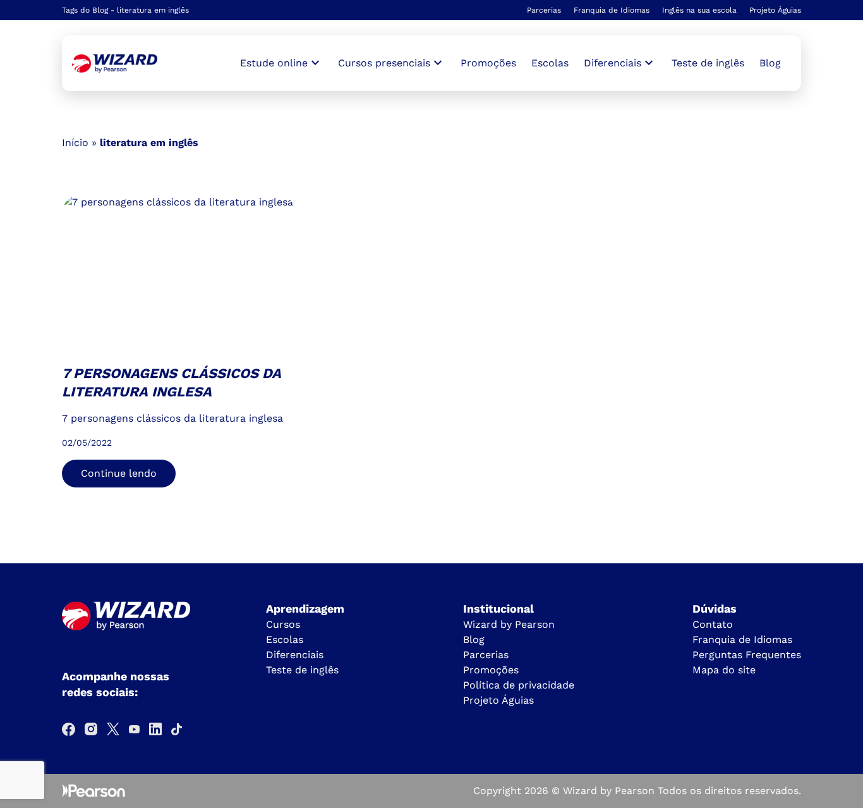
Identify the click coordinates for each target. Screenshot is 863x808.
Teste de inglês (708, 63)
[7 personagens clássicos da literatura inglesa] (114, 64)
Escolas (550, 63)
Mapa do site (724, 670)
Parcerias (544, 10)
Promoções (488, 63)
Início (75, 143)
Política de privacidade (518, 685)
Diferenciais (294, 655)
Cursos (283, 624)
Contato (712, 624)
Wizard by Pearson (509, 624)
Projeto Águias (775, 10)
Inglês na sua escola (699, 10)
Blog (770, 63)
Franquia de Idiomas (611, 10)
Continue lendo (119, 473)
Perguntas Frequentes (746, 655)
